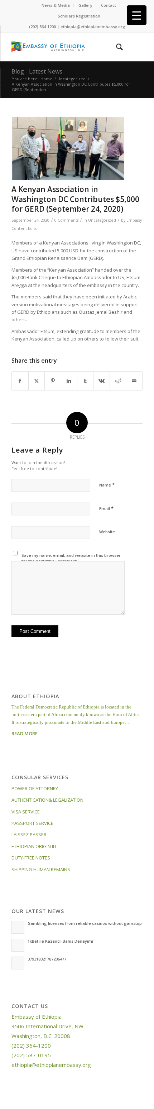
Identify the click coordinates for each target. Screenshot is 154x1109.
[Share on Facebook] (20, 381)
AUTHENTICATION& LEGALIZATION (47, 800)
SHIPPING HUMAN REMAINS (40, 869)
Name (107, 485)
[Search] (116, 46)
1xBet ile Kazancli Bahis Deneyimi (60, 941)
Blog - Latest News (36, 71)
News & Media (56, 5)
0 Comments (66, 220)
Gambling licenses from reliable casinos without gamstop (85, 923)
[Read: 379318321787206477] (17, 963)
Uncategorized (102, 220)
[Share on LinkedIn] (69, 381)
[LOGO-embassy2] (63, 46)
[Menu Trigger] (136, 15)
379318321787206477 (47, 959)
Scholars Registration (79, 16)
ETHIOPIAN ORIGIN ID (33, 846)
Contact (108, 5)
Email (106, 508)
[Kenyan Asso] (68, 148)
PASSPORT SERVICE (32, 823)
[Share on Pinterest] (53, 381)
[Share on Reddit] (118, 381)
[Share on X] (36, 381)
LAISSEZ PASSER (29, 834)
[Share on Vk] (101, 381)
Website (107, 531)
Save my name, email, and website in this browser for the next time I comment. (71, 558)
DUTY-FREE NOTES (30, 858)
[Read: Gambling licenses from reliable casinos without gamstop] (17, 927)
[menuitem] (56, 5)
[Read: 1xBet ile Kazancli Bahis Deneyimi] (17, 945)
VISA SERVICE (25, 811)
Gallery (85, 5)
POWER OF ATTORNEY (34, 788)
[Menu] (133, 46)
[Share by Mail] (134, 381)
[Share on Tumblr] (85, 381)
